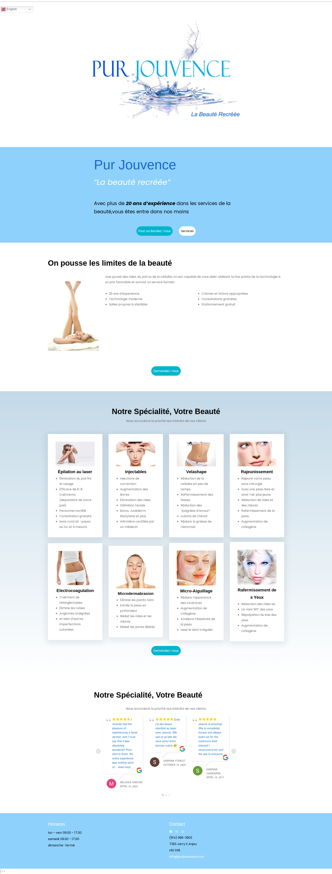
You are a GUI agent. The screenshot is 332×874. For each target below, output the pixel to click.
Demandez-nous (166, 371)
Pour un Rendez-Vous (154, 231)
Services (187, 231)
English (11, 9)
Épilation (67, 471)
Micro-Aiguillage (196, 591)
